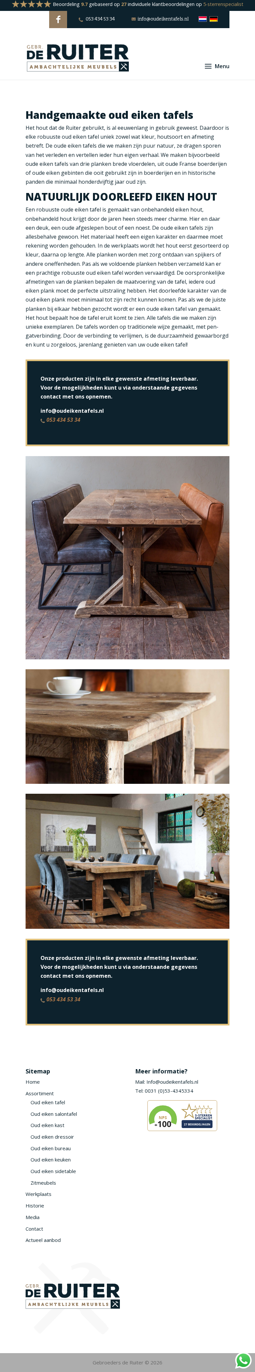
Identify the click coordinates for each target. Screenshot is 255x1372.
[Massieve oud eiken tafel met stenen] (127, 926)
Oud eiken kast (47, 1125)
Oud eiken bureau (51, 1148)
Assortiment (40, 1093)
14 (153, 645)
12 (141, 645)
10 (130, 645)
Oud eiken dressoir (52, 1136)
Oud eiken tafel (48, 1102)
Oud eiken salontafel (54, 1114)
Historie (35, 1205)
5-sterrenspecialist (223, 4)
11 (136, 645)
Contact (34, 1228)
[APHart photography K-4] (127, 657)
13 (147, 645)
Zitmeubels (43, 1182)
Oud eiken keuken (51, 1159)
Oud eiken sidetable (53, 1171)
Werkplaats (38, 1194)
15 (158, 645)
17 (170, 645)
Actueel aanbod (43, 1240)
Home (33, 1081)
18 (175, 645)
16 (164, 645)
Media (33, 1217)
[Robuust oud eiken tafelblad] (127, 781)
